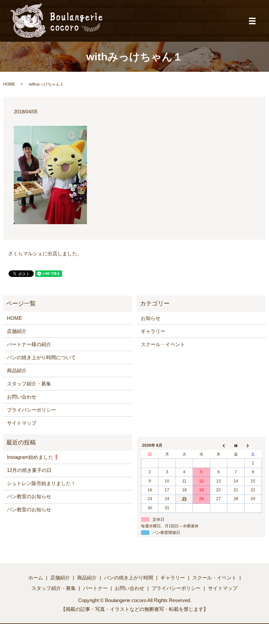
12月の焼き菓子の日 (29, 470)
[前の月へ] (218, 445)
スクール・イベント (163, 344)
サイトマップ (21, 423)
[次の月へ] (252, 445)
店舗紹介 (17, 331)
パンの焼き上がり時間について (41, 357)
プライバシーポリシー (31, 410)
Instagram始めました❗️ (33, 457)
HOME (9, 84)
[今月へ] (235, 445)
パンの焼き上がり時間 (128, 577)
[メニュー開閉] (252, 21)
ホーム (35, 577)
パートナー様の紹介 (29, 344)
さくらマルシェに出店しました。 (45, 253)
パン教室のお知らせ (29, 496)
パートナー (95, 588)
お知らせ (150, 318)
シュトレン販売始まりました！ (41, 483)
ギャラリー (153, 331)
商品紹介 (17, 370)
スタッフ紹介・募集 (29, 383)
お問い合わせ (21, 397)
